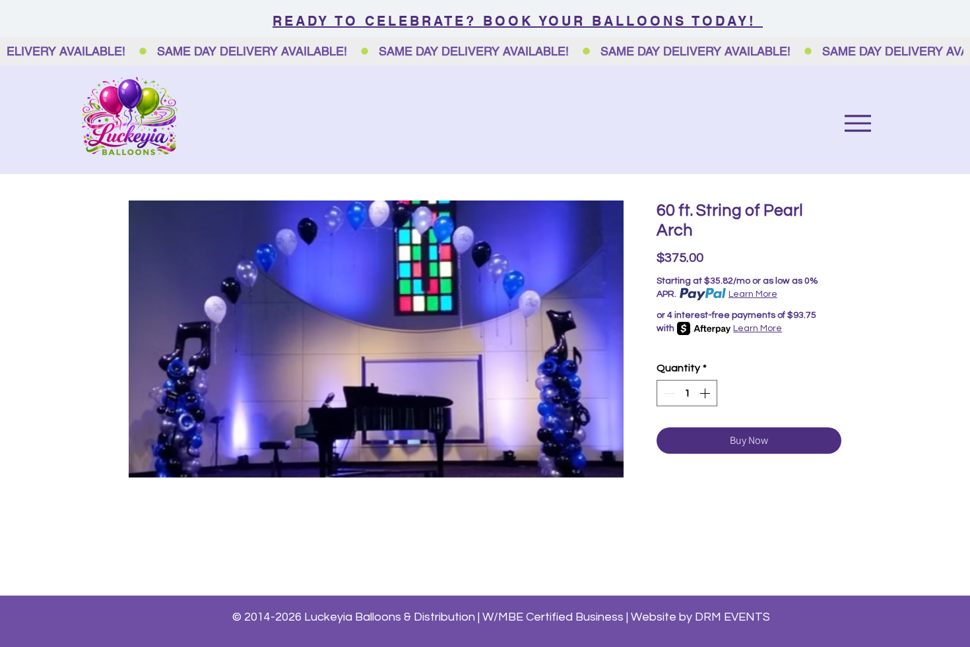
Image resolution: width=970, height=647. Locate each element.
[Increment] (706, 393)
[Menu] (857, 123)
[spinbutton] (687, 393)
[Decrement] (668, 393)
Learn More (752, 294)
